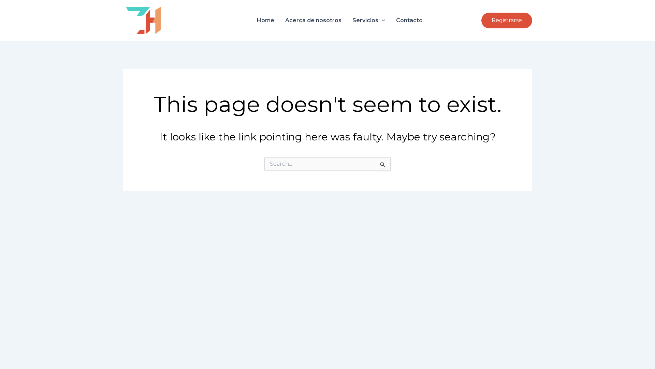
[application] (381, 20)
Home (265, 20)
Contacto (409, 20)
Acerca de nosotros (313, 20)
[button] (506, 20)
